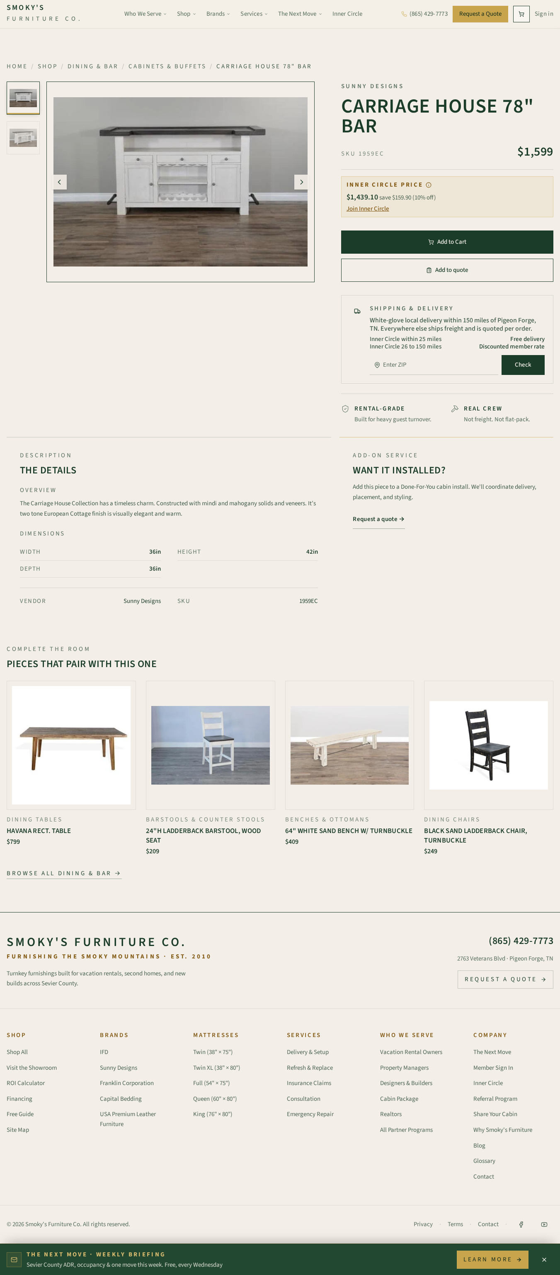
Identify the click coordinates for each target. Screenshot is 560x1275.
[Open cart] (521, 14)
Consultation (303, 1099)
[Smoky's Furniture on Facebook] (521, 1224)
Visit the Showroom (32, 1068)
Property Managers (404, 1068)
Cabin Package (399, 1099)
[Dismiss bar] (544, 1260)
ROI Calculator (26, 1083)
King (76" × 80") (213, 1114)
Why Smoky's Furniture (502, 1130)
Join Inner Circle (368, 209)
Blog (479, 1145)
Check (523, 364)
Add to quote (451, 270)
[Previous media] (59, 182)
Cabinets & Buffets (167, 66)
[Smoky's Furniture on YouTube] (544, 1224)
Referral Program (495, 1099)
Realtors (391, 1114)
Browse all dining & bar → (64, 873)
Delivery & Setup (308, 1052)
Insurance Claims (309, 1083)
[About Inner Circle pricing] (428, 185)
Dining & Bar (93, 66)
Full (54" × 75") (211, 1083)
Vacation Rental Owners (411, 1052)
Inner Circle (488, 1083)
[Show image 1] (23, 98)
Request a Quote (480, 14)
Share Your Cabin (495, 1114)
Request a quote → (379, 519)
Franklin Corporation (127, 1083)
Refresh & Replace (310, 1068)
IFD (104, 1052)
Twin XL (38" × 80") (216, 1068)
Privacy (423, 1224)
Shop (48, 66)
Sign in (544, 14)
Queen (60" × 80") (215, 1099)
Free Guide (20, 1114)
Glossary (484, 1161)
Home (17, 66)
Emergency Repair (310, 1114)
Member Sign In (493, 1068)
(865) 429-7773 (521, 941)
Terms (455, 1224)
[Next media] (301, 182)
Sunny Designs (118, 1068)
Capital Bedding (121, 1099)
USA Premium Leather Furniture (128, 1119)
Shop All (17, 1052)
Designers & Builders (406, 1083)
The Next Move (492, 1052)
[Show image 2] (23, 137)
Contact (483, 1176)
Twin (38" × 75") (213, 1052)
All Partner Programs (406, 1130)
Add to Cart (451, 242)
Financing (19, 1099)
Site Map (18, 1130)
